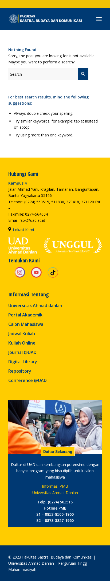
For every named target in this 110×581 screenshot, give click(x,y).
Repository (19, 371)
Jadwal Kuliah (21, 334)
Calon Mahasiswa (25, 324)
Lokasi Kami (23, 229)
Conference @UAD (27, 380)
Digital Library (22, 362)
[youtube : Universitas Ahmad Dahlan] (36, 276)
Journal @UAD (22, 352)
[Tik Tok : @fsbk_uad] (53, 276)
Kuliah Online (22, 343)
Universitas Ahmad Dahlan (31, 563)
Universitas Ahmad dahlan (35, 305)
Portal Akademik (25, 315)
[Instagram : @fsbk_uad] (20, 276)
